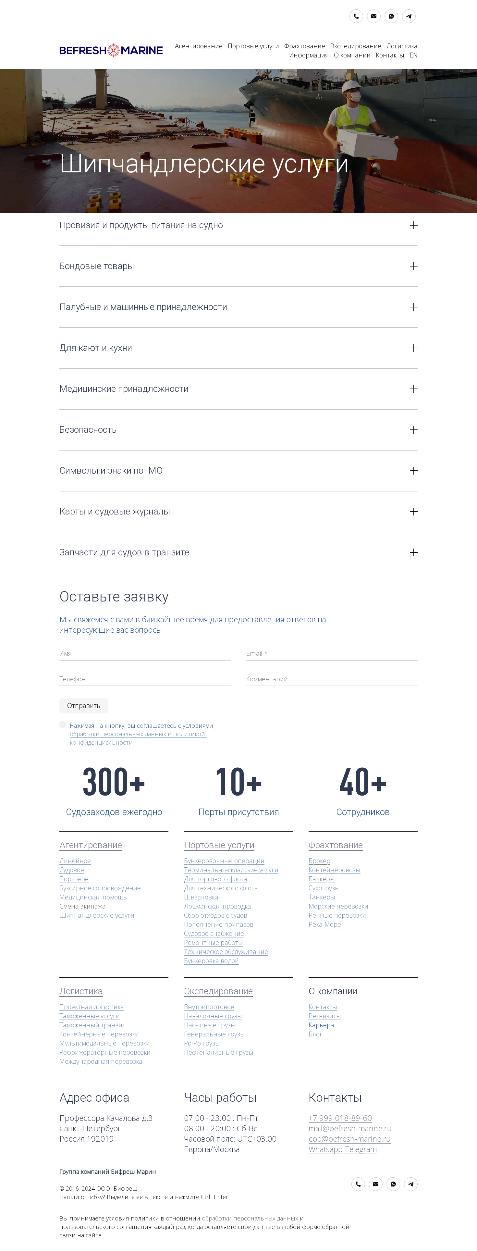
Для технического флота (221, 888)
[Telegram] (409, 16)
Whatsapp (326, 1149)
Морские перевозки (338, 906)
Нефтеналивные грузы (218, 1052)
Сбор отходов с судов (215, 915)
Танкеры (322, 897)
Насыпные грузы (210, 1025)
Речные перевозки (337, 915)
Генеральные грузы (214, 1034)
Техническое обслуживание (226, 951)
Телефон (72, 679)
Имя (65, 653)
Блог (316, 1034)
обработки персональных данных (250, 1218)
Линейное (75, 860)
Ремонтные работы (213, 942)
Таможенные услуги (89, 1015)
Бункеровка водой (211, 960)
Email (254, 653)
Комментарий (267, 679)
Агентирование (199, 46)
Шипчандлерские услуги (96, 915)
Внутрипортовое (209, 1006)
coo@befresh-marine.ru (350, 1138)
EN (414, 55)
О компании (352, 55)
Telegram (361, 1149)
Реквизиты (325, 1015)
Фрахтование (304, 46)
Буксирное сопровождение (100, 888)
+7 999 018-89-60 (340, 1117)
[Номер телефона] (356, 16)
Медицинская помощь (93, 897)
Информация (309, 55)
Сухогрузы (324, 888)
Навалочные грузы (213, 1015)
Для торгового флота (215, 878)
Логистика (402, 46)
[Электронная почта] (374, 16)
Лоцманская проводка (217, 906)
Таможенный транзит (92, 1025)
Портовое (74, 878)
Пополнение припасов (218, 924)
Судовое (71, 869)
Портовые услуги (253, 46)
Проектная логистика (91, 1006)
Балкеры (322, 878)
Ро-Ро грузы (202, 1043)
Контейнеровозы (335, 869)
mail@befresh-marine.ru (350, 1128)
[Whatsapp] (391, 16)
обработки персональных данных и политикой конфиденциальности (142, 734)
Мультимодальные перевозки (104, 1043)
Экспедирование (355, 46)
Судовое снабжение (214, 933)
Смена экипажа (82, 906)
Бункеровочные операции (224, 860)
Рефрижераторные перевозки (105, 1052)
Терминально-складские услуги (231, 869)
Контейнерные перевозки (99, 1034)
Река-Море (325, 924)
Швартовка (201, 897)
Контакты (390, 55)
